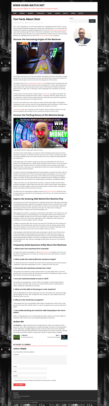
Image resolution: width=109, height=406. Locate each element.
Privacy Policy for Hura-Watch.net (21, 396)
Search (71, 18)
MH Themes (35, 402)
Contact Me (16, 394)
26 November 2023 (19, 22)
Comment (16, 354)
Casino (73, 13)
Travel (49, 13)
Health (65, 13)
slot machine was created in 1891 (35, 83)
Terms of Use (16, 398)
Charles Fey (46, 94)
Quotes (80, 13)
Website (15, 376)
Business (30, 13)
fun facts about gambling (46, 35)
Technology (40, 13)
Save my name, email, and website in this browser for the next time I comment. (35, 380)
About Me (15, 393)
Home (14, 13)
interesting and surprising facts (58, 30)
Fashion (57, 13)
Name (15, 366)
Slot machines (17, 109)
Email (14, 371)
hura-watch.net (30, 22)
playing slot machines (50, 191)
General (22, 13)
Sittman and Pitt (45, 252)
